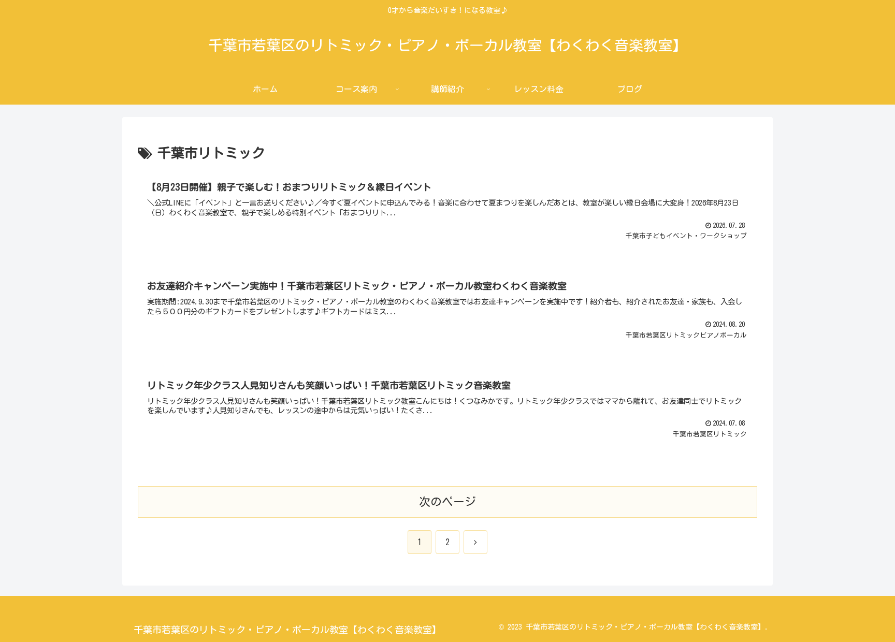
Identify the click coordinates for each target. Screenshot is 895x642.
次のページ (447, 501)
